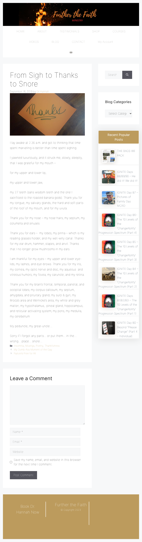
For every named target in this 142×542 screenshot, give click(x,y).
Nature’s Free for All (25, 353)
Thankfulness (52, 345)
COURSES (119, 31)
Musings (29, 345)
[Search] (127, 75)
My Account (105, 41)
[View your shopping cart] (71, 52)
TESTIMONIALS (69, 31)
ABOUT (42, 31)
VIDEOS (34, 41)
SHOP (96, 31)
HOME (20, 31)
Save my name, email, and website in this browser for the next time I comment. (47, 462)
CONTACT (78, 41)
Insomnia (19, 345)
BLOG (55, 41)
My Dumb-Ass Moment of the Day (33, 349)
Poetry (39, 345)
